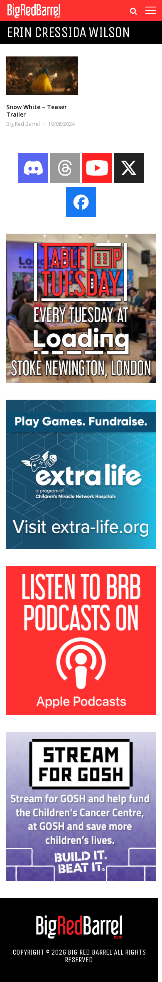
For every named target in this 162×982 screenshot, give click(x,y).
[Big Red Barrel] (33, 18)
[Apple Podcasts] (81, 712)
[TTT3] (81, 380)
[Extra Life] (81, 546)
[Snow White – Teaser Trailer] (42, 75)
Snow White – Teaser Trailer (36, 110)
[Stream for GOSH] (81, 878)
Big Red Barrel (23, 123)
